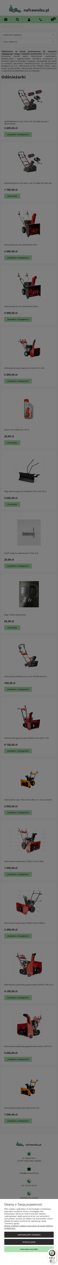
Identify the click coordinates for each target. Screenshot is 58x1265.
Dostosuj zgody (29, 1242)
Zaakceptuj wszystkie (29, 1249)
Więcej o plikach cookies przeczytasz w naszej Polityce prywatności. (28, 1227)
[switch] (52, 1261)
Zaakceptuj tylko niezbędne (29, 1235)
